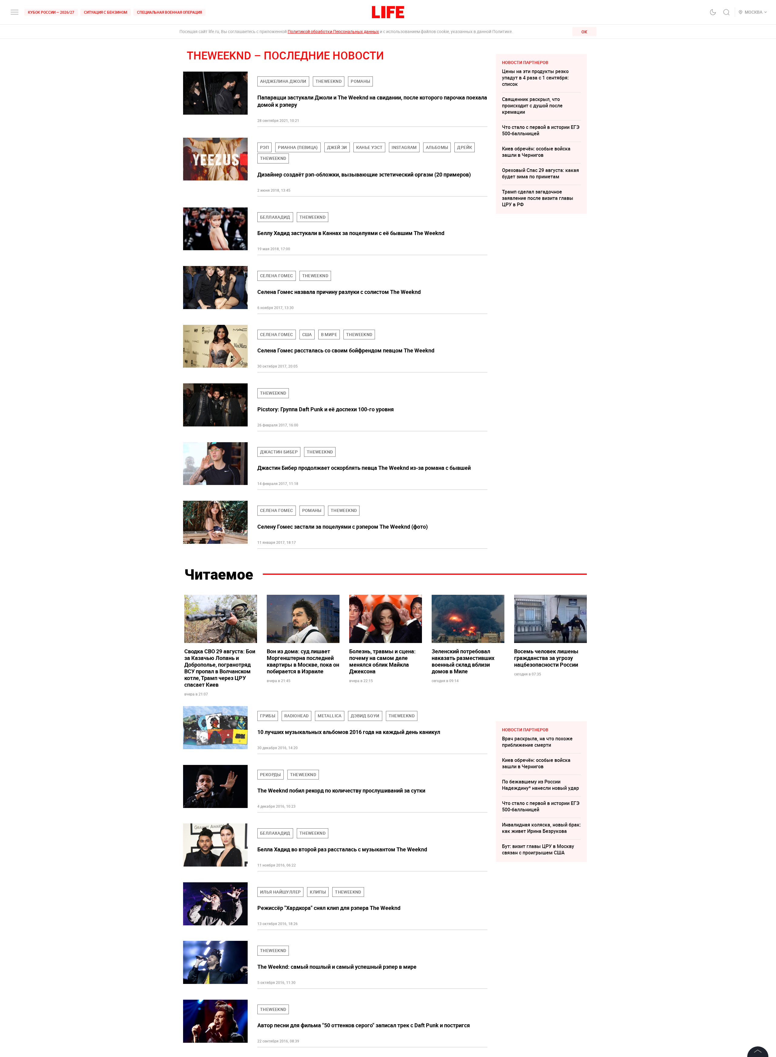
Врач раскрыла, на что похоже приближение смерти (537, 741)
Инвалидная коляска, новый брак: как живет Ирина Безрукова (541, 827)
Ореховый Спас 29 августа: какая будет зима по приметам (540, 173)
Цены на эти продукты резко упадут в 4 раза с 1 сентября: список (535, 77)
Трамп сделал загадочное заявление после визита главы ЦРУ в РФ (537, 198)
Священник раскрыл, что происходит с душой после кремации (532, 105)
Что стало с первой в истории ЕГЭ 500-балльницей (541, 130)
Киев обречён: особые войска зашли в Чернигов (536, 151)
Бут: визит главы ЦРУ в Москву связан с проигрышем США (538, 849)
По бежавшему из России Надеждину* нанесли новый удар (540, 784)
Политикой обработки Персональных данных (333, 31)
